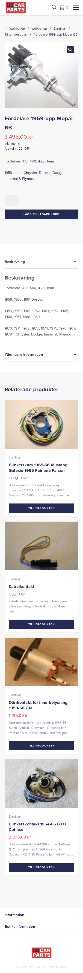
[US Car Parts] (16, 7)
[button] (70, 49)
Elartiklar (60, 28)
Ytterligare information (24, 354)
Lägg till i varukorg (42, 214)
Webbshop (39, 28)
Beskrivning (15, 261)
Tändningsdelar (16, 34)
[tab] (41, 301)
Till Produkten (41, 508)
